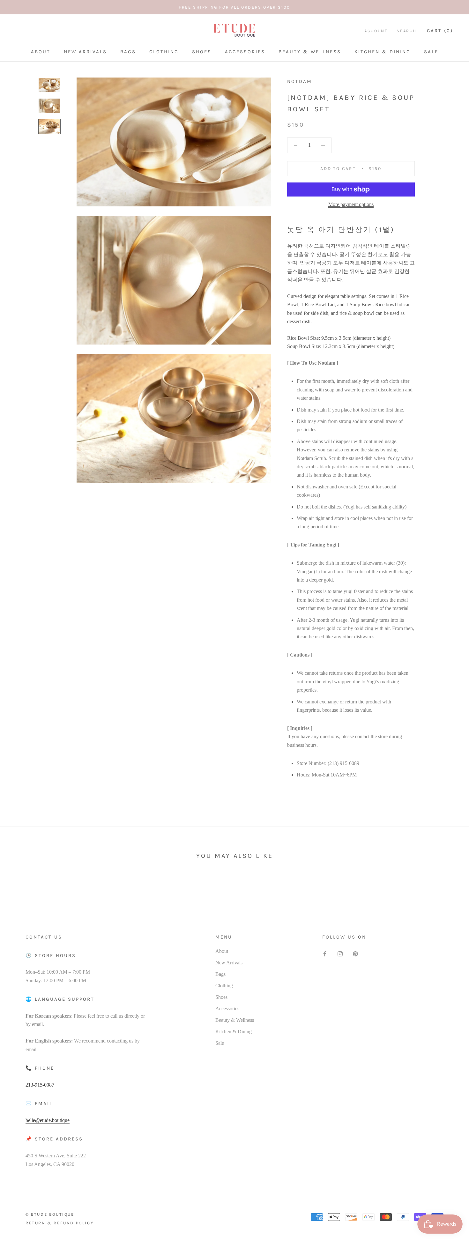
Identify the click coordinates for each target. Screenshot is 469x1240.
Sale (431, 52)
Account (376, 30)
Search (407, 30)
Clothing (164, 52)
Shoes (202, 52)
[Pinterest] (355, 953)
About (40, 52)
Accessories (245, 52)
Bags (128, 52)
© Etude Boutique (50, 1214)
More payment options (351, 204)
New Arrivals (85, 52)
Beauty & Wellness (310, 52)
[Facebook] (324, 953)
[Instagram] (340, 953)
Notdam (299, 81)
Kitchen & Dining (382, 52)
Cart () (440, 30)
